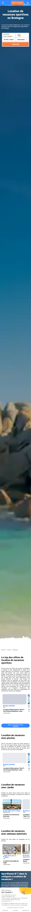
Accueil (3, 650)
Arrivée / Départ (9, 39)
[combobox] (7, 36)
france (9, 650)
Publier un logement (17, 3)
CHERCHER (15, 44)
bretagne (15, 650)
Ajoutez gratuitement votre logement (15, 725)
